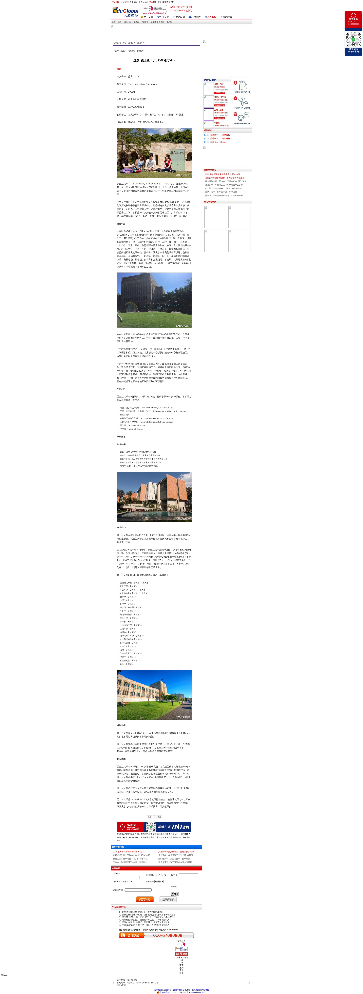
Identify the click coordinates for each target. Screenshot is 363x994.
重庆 (140, 2)
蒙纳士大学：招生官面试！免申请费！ (175, 859)
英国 (120, 22)
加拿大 (136, 22)
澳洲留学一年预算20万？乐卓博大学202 (175, 855)
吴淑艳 (217, 123)
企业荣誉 (167, 990)
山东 (145, 2)
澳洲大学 (140, 43)
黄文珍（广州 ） (220, 84)
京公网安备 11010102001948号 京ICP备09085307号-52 (183, 992)
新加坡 (153, 22)
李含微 (217, 110)
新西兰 (161, 22)
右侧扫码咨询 (220, 93)
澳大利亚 (127, 22)
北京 (122, 2)
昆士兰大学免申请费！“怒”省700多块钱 (130, 859)
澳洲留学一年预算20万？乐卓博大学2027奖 (224, 185)
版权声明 (177, 990)
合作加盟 (186, 990)
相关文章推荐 (118, 847)
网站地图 (205, 990)
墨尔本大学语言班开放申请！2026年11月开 (224, 195)
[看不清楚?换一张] (175, 894)
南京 (136, 2)
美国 (113, 22)
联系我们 (196, 990)
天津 (131, 2)
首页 (124, 43)
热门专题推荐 (210, 202)
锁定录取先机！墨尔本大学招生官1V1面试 (131, 855)
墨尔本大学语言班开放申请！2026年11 (130, 862)
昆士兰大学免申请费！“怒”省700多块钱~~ (223, 188)
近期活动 (208, 130)
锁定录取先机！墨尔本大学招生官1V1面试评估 (225, 181)
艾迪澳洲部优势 (119, 907)
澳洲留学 (131, 43)
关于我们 (158, 990)
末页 (159, 817)
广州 (127, 2)
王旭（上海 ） (219, 97)
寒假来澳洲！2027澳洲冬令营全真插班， (176, 862)
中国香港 (145, 22)
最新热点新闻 (210, 170)
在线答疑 (116, 868)
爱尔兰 (169, 22)
